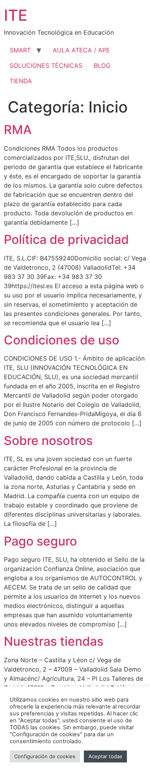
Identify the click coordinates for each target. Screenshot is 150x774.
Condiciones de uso (61, 340)
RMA (18, 129)
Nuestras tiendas (53, 641)
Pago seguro (40, 541)
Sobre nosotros (48, 440)
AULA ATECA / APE (81, 50)
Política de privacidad (66, 239)
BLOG (102, 65)
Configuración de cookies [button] (44, 756)
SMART (20, 50)
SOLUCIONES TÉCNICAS (46, 65)
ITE (15, 15)
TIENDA (21, 81)
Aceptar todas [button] (105, 756)
